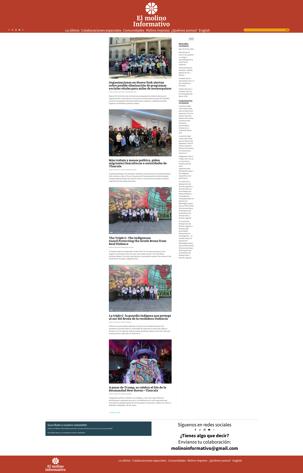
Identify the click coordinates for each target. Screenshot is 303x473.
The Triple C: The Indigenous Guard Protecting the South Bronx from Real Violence (137, 241)
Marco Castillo (114, 92)
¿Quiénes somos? (184, 30)
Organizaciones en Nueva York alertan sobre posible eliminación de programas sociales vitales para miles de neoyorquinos (140, 85)
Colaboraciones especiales (101, 30)
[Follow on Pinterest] (22, 29)
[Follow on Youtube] (19, 29)
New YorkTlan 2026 (186, 49)
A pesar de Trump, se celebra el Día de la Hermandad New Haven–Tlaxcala (137, 388)
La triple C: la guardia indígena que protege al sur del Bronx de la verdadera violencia (140, 317)
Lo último (72, 30)
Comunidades (133, 30)
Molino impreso (158, 30)
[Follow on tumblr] (12, 29)
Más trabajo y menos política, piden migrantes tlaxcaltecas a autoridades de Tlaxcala (138, 163)
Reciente (134, 92)
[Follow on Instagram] (16, 29)
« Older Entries (114, 412)
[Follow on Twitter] (214, 430)
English (204, 30)
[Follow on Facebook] (9, 29)
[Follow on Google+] (200, 430)
